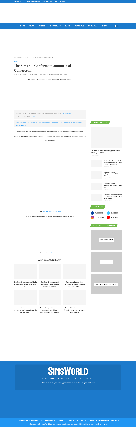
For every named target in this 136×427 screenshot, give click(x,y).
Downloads (55, 26)
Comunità (92, 26)
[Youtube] (117, 1)
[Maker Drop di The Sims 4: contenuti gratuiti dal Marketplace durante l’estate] (50, 297)
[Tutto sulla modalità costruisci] (106, 284)
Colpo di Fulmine (59, 1)
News (31, 26)
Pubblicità (70, 420)
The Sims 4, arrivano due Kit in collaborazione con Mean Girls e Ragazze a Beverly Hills (113, 162)
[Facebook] (112, 1)
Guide (67, 26)
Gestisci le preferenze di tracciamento (104, 420)
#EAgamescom (67, 113)
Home (22, 26)
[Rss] (119, 1)
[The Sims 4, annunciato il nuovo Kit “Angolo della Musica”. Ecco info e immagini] (50, 271)
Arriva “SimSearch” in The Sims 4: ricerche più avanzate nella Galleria (74, 310)
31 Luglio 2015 (34, 116)
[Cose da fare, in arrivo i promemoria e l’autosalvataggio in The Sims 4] (25, 297)
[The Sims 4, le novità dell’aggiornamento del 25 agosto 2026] (106, 137)
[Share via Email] (59, 253)
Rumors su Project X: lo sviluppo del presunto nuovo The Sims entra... (75, 284)
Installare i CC (47, 1)
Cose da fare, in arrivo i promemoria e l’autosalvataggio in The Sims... (25, 310)
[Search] (112, 26)
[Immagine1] (50, 189)
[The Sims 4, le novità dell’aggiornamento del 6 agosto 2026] (96, 175)
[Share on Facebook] (55, 253)
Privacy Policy (22, 420)
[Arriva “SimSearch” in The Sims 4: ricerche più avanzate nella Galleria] (74, 297)
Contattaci (81, 420)
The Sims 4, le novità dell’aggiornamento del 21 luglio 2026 (113, 185)
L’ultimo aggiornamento (32, 1)
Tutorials (79, 26)
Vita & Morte (18, 1)
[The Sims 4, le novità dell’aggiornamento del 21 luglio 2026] (96, 186)
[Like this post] (53, 253)
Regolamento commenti (54, 420)
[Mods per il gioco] (106, 262)
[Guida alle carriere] (106, 240)
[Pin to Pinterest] (57, 253)
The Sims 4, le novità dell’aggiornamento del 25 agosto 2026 (105, 152)
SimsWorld (23, 74)
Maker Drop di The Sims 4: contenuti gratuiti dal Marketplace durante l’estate (50, 310)
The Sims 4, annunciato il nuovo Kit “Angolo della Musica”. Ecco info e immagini (113, 196)
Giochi (42, 26)
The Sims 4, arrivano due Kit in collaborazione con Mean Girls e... (25, 284)
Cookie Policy (36, 420)
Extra (104, 26)
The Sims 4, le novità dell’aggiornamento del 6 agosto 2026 (112, 173)
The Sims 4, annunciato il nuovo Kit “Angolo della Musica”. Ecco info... (50, 284)
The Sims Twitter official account (52, 211)
